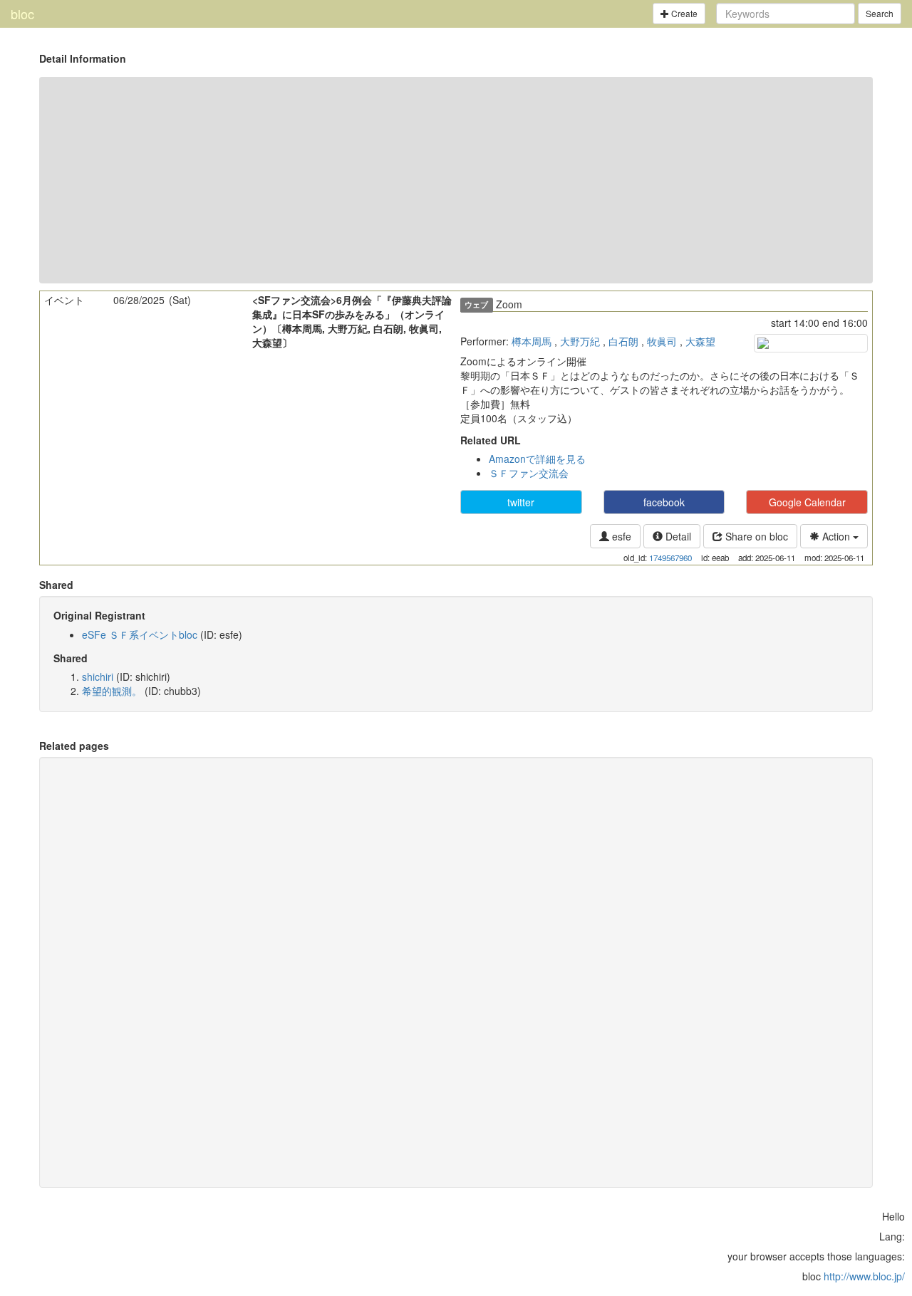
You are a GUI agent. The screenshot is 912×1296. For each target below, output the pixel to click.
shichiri (97, 676)
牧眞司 (662, 341)
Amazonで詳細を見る (537, 458)
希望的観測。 (112, 691)
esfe (620, 536)
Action (836, 536)
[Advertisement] (456, 180)
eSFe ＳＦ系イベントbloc (139, 634)
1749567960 (670, 557)
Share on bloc (755, 536)
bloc (22, 13)
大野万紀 (580, 341)
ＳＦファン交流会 (529, 473)
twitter (520, 502)
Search (879, 13)
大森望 (700, 341)
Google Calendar (807, 502)
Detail (677, 536)
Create (683, 13)
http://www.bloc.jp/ (864, 1276)
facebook (664, 502)
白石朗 (623, 341)
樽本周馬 (531, 341)
